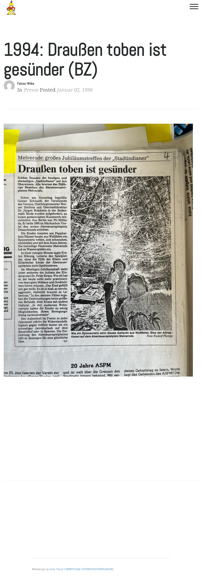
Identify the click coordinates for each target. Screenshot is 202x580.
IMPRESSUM (73, 569)
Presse (30, 90)
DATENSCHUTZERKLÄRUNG (98, 569)
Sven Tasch (56, 569)
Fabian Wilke (25, 83)
